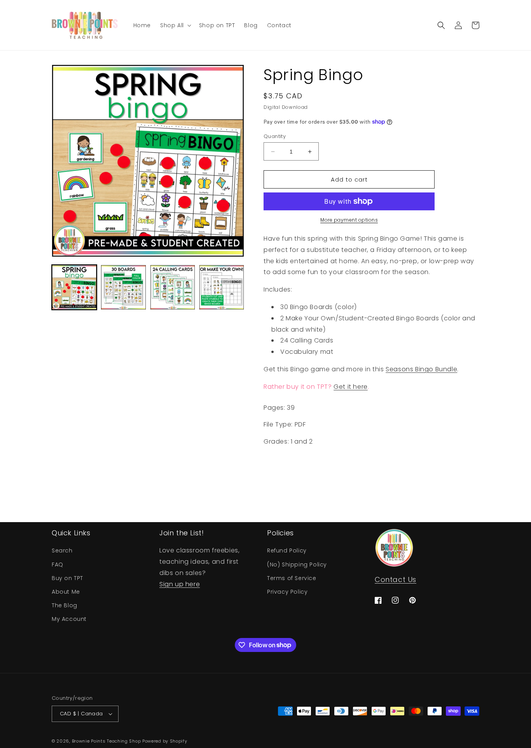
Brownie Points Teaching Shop (106, 741)
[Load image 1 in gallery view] (74, 287)
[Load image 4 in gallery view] (221, 287)
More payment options (349, 220)
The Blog (64, 605)
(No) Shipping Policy (297, 564)
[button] (174, 25)
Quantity (275, 136)
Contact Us (395, 579)
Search (62, 550)
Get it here (351, 386)
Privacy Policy (287, 592)
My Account (69, 619)
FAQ (57, 564)
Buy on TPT (67, 578)
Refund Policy (287, 550)
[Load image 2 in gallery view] (123, 287)
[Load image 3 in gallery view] (172, 287)
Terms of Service (291, 578)
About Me (66, 592)
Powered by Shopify (164, 741)
